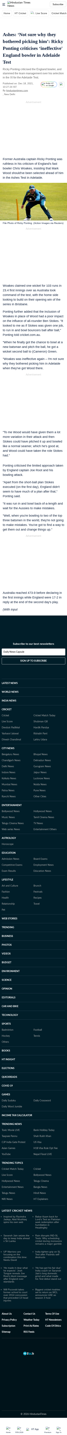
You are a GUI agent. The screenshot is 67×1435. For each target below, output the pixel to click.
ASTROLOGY (9, 821)
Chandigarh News (11, 743)
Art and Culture (10, 869)
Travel (37, 887)
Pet (3, 893)
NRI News (7, 1182)
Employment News (44, 848)
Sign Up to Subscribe (33, 647)
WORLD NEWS (10, 675)
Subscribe (58, 4)
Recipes (38, 881)
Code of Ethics (53, 1309)
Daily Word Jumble (12, 1090)
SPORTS (6, 1007)
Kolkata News (9, 761)
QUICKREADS (9, 1060)
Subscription (8, 1309)
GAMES (6, 1078)
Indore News (8, 755)
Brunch (37, 869)
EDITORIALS (8, 981)
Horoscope (7, 827)
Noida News (40, 768)
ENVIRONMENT (11, 954)
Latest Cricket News (17, 1194)
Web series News (11, 812)
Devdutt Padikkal (11, 711)
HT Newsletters (53, 1303)
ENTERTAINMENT (12, 788)
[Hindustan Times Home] (22, 4)
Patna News (8, 774)
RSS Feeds (29, 1315)
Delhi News (8, 749)
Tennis (37, 1019)
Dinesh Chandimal (11, 723)
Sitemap (6, 1315)
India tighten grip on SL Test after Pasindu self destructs (47, 1237)
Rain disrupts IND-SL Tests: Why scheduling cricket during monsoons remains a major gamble (48, 1222)
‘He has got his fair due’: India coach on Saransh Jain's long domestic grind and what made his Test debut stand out (48, 1256)
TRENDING (8, 910)
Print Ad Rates (31, 1309)
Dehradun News (42, 743)
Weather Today (31, 1303)
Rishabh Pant (40, 717)
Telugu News (8, 1176)
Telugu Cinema (41, 1164)
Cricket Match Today (44, 699)
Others (5, 1025)
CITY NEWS (8, 731)
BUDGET (6, 946)
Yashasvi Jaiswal (10, 717)
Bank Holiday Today (44, 1113)
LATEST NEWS (10, 666)
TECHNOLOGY (10, 998)
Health (5, 881)
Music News (8, 800)
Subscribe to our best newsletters (33, 630)
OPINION (7, 972)
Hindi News (40, 1176)
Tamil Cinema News (44, 800)
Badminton (7, 1013)
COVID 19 (7, 1069)
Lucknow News (42, 761)
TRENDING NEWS (12, 1107)
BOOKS (6, 1034)
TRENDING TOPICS (12, 1146)
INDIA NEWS (9, 684)
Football (38, 1013)
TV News (38, 806)
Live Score (41, 13)
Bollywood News (11, 794)
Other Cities (40, 780)
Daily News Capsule (13, 638)
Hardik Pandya (41, 711)
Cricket (5, 699)
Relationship (8, 887)
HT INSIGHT (8, 1043)
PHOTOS (7, 928)
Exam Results (9, 854)
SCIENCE (7, 963)
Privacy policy (9, 1303)
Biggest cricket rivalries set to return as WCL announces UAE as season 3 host (47, 1276)
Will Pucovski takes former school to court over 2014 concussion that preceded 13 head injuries (15, 1278)
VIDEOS (6, 937)
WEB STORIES (9, 902)
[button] (4, 4)
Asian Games (8, 1131)
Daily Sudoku (9, 1084)
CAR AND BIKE (10, 989)
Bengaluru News (10, 737)
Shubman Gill (41, 705)
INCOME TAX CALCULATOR (17, 1098)
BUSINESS (7, 919)
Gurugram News (42, 749)
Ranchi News (9, 780)
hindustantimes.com (17, 90)
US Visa (37, 1125)
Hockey (6, 1019)
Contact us (29, 1297)
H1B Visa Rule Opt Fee (46, 1131)
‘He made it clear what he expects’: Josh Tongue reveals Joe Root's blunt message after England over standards (15, 1258)
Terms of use (52, 1297)
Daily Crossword (42, 1084)
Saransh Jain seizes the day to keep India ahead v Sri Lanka (16, 1221)
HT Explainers (41, 1182)
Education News (42, 854)
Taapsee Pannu (9, 1119)
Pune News (40, 774)
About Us (7, 1297)
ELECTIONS (8, 1051)
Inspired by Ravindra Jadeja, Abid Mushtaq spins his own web (15, 1202)
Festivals (38, 875)
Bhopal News (41, 737)
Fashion (6, 875)
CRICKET (7, 693)
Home (7, 13)
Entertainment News (13, 1170)
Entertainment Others (45, 812)
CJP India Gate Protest (13, 1125)
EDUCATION (9, 836)
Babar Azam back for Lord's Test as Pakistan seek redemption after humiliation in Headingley (47, 1205)
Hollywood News (43, 794)
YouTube (6, 1137)
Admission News (10, 842)
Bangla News (40, 1170)
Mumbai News (9, 768)
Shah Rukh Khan (42, 1119)
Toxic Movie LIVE (11, 1113)
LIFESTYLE (7, 863)
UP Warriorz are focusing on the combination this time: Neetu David (15, 1238)
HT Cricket (20, 13)
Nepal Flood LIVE (43, 1137)
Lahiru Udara (40, 723)
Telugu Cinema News (13, 806)
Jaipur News (40, 755)
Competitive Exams (12, 848)
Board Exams (40, 842)
